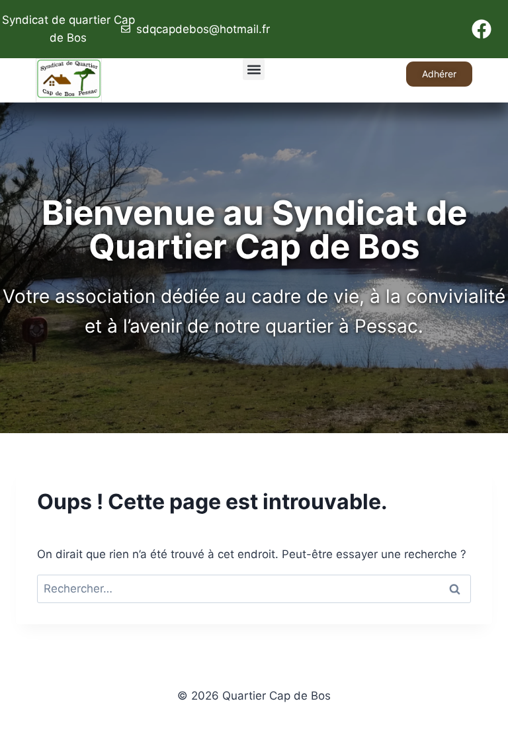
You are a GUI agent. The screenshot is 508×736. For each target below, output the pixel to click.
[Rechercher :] (254, 588)
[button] (254, 69)
